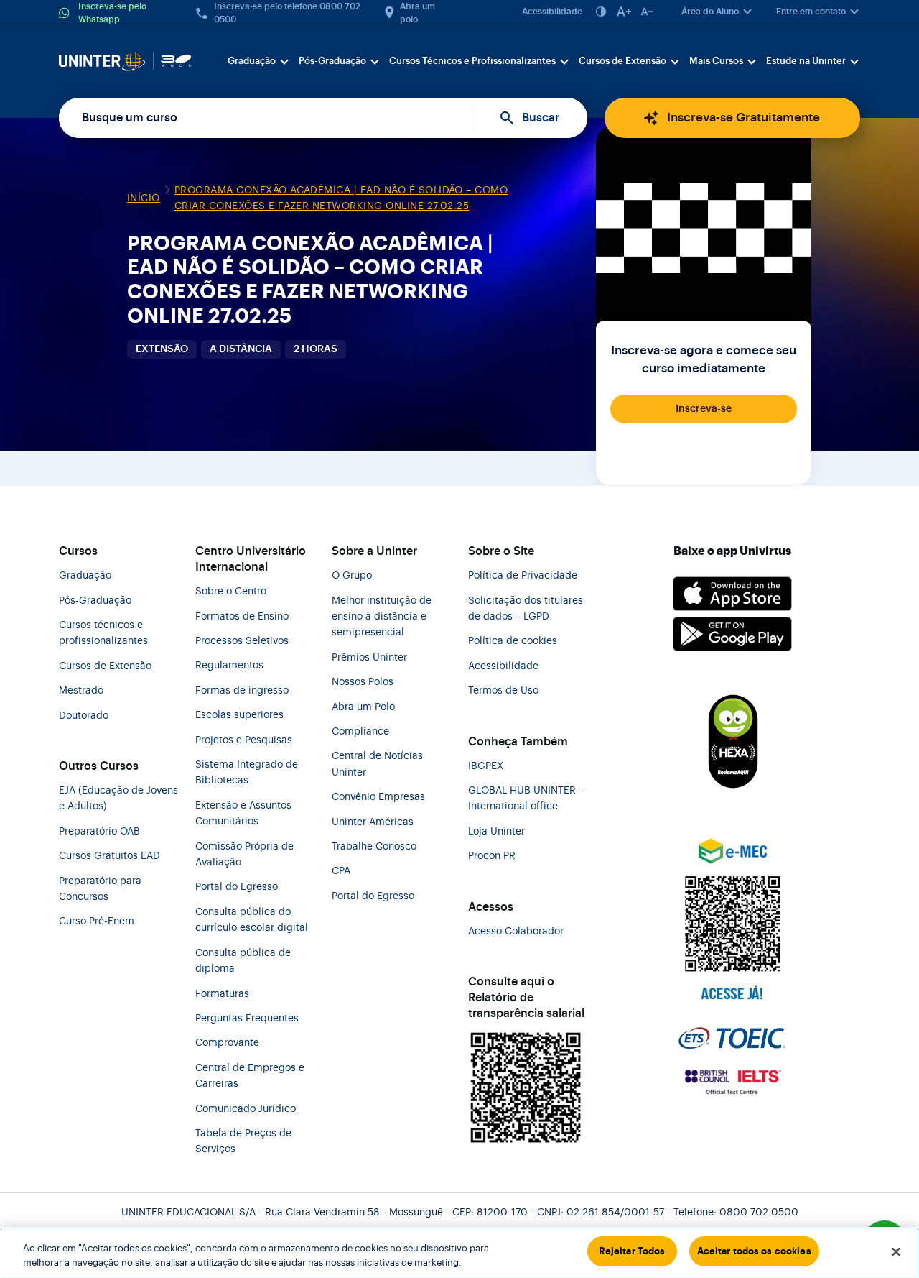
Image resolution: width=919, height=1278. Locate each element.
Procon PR (492, 856)
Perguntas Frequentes (247, 1018)
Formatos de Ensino (242, 617)
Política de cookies (512, 641)
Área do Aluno (710, 11)
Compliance (360, 732)
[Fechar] (896, 1251)
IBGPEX (485, 766)
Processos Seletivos (242, 641)
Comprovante (227, 1043)
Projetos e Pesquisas (243, 740)
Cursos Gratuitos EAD (109, 856)
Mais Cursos (716, 60)
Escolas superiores (239, 715)
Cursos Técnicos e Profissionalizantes (472, 60)
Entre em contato (811, 11)
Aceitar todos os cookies (754, 1251)
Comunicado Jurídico (245, 1109)
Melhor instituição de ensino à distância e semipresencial (381, 617)
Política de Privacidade (522, 576)
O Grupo (352, 576)
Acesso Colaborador (516, 932)
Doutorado (83, 716)
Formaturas (222, 994)
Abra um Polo (363, 707)
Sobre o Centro (230, 592)
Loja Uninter (496, 832)
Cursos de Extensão (622, 60)
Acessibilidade (552, 11)
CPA (341, 871)
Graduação (252, 60)
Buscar (540, 118)
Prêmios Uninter (369, 658)
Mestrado (81, 691)
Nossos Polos (362, 682)
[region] (459, 1252)
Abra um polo (417, 13)
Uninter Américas (373, 822)
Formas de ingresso (242, 691)
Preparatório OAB (99, 832)
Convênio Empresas (378, 797)
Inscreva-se (704, 409)
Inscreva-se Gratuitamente (743, 117)
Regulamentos (229, 666)
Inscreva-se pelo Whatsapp (112, 13)
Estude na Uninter (806, 60)
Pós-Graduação (332, 60)
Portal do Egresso (236, 887)
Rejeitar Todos (632, 1251)
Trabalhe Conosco (374, 847)
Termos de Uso (503, 691)
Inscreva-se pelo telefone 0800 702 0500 (287, 13)
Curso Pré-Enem (96, 921)
